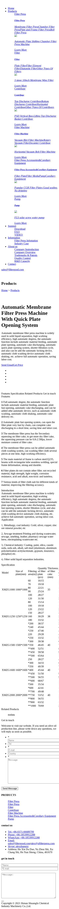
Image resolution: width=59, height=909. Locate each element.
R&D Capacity (22, 261)
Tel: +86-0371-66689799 (21, 831)
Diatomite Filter (28, 68)
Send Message (10, 788)
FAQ (17, 231)
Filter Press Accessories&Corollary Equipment (35, 169)
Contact (12, 264)
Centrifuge (19, 88)
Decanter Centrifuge (39, 143)
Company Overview (25, 252)
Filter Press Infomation (26, 240)
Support (12, 226)
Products (12, 11)
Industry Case (21, 243)
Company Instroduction (26, 249)
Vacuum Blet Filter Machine (29, 140)
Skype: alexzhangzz (18, 846)
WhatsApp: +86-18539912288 (24, 837)
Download (19, 229)
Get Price (18, 365)
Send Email (7, 365)
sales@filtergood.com (12, 269)
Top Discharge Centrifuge (27, 101)
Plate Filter (20, 65)
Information (14, 237)
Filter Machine (22, 127)
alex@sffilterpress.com (43, 843)
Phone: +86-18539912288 (21, 834)
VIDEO (18, 234)
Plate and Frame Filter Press (35, 29)
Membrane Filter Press (26, 26)
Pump (42, 176)
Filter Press (20, 14)
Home (11, 8)
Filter (17, 52)
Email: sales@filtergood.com (19, 842)
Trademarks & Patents (25, 255)
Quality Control (22, 258)
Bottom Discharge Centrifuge (31, 103)
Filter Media (32, 176)
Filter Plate (20, 176)
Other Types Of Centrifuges (39, 107)
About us (12, 246)
